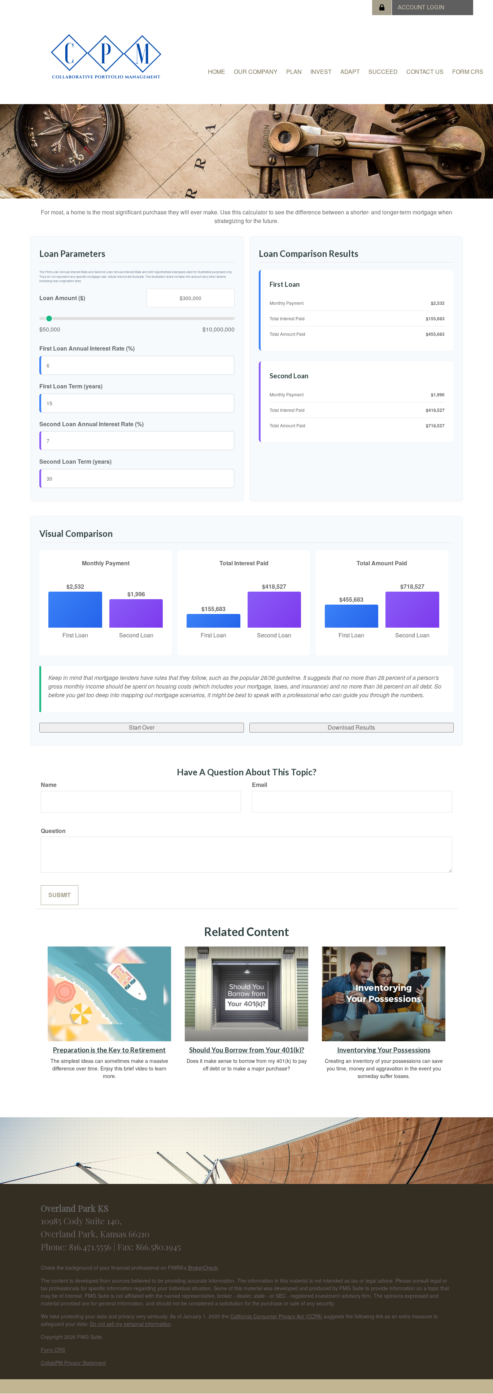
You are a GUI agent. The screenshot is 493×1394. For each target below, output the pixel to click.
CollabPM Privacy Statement (73, 1362)
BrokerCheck (203, 1267)
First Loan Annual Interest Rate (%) (87, 348)
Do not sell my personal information (130, 1323)
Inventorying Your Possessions (384, 1050)
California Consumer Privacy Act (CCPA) (276, 1316)
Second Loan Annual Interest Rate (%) (91, 424)
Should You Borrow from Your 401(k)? (246, 1050)
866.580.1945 (158, 1246)
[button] (256, 72)
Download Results (351, 727)
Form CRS (53, 1349)
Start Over (141, 727)
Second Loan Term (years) (75, 462)
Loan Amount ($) (62, 298)
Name (49, 785)
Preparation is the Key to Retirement (109, 1050)
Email (259, 785)
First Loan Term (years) (70, 386)
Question (53, 831)
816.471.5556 (91, 1246)
